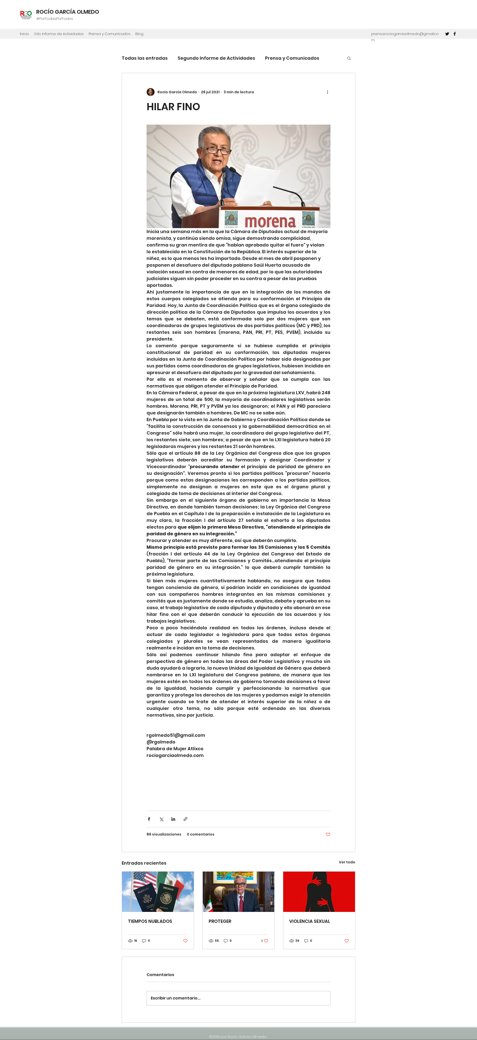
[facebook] (454, 33)
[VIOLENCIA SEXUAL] (319, 892)
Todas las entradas (145, 58)
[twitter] (447, 33)
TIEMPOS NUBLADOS (150, 921)
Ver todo (347, 862)
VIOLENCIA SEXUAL (309, 921)
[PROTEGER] (239, 892)
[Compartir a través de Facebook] (149, 819)
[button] (349, 58)
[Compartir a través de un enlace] (185, 819)
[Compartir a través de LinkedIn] (173, 819)
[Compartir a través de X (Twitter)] (161, 819)
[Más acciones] (327, 92)
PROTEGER (220, 921)
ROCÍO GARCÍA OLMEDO (67, 12)
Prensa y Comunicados (292, 58)
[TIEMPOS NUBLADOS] (158, 892)
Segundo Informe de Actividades (216, 58)
